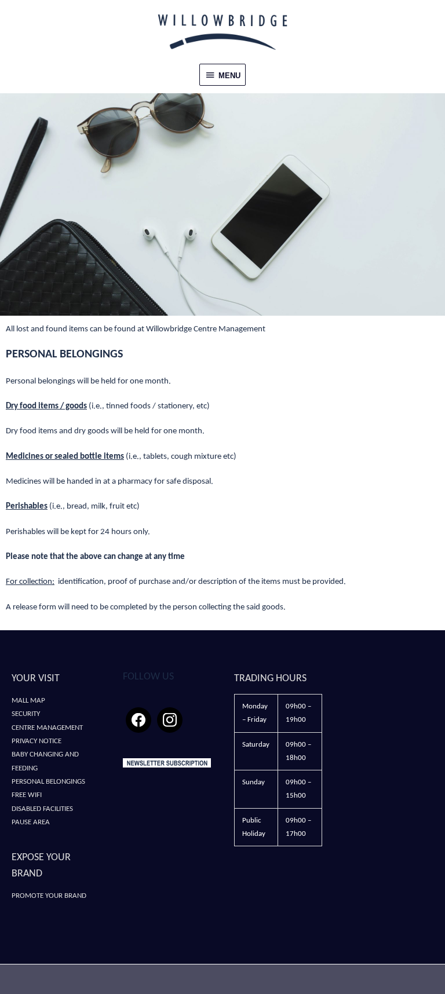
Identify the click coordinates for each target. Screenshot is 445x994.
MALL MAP (28, 700)
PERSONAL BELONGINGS (48, 781)
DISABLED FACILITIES (42, 809)
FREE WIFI (27, 795)
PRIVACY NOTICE (36, 741)
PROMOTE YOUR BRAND (49, 896)
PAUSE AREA (31, 822)
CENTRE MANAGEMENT (47, 728)
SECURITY (26, 714)
